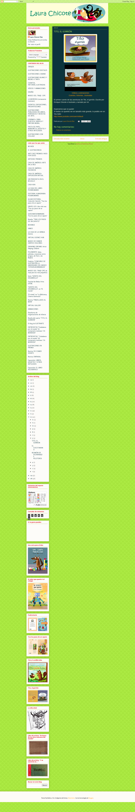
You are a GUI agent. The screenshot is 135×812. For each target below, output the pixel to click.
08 (31, 479)
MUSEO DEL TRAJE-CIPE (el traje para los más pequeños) (37, 271)
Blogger (90, 798)
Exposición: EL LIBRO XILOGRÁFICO (35, 369)
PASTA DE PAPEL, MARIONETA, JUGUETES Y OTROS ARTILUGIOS (37, 128)
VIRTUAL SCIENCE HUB (36, 237)
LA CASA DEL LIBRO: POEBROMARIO (35, 189)
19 (31, 389)
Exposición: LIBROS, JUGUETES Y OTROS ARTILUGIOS (35, 362)
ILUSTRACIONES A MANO (37, 74)
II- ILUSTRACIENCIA (34, 150)
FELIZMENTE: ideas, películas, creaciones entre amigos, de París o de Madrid (37, 255)
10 (31, 417)
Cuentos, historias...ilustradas (80, 95)
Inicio (82, 139)
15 (31, 401)
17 (31, 395)
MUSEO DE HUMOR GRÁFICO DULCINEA (35, 242)
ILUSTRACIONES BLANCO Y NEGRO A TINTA (37, 78)
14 (31, 405)
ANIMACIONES (33, 309)
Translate (43, 57)
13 (31, 408)
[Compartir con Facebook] (88, 121)
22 (31, 383)
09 (31, 475)
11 (31, 414)
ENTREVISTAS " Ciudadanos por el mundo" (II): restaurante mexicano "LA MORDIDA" (37, 339)
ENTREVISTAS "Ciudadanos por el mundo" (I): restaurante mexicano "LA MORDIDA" (37, 330)
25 (31, 380)
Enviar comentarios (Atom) (84, 144)
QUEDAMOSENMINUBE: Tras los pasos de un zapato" (37, 215)
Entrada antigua (101, 139)
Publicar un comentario (63, 130)
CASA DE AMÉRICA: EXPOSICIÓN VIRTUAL (35, 174)
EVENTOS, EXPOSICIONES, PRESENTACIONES (37, 105)
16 (31, 398)
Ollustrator (71, 798)
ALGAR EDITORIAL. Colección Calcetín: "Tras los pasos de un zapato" (37, 201)
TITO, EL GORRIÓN (36, 442)
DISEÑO (31, 92)
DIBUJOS (31, 67)
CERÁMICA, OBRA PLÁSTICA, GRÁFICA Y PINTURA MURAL (35, 121)
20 (31, 386)
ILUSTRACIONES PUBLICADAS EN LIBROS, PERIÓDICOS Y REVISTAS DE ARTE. (36, 113)
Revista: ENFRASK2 (34, 357)
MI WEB (31, 146)
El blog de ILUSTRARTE (36, 323)
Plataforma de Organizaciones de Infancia (37, 313)
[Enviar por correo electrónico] (82, 121)
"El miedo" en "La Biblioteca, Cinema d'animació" (37, 295)
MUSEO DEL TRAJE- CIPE (36, 96)
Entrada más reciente (61, 139)
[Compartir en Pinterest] (90, 121)
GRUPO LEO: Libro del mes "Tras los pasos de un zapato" (37, 208)
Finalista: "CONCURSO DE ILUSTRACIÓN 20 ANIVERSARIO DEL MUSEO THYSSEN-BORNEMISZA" (37, 264)
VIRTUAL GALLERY (34, 305)
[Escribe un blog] (84, 121)
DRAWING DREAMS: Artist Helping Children (37, 247)
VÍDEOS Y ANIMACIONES (36, 88)
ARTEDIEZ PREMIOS (35, 159)
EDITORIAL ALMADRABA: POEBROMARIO (37, 194)
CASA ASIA (31, 185)
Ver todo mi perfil (34, 44)
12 (31, 411)
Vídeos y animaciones (80, 93)
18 (31, 392)
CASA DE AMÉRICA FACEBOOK (34, 169)
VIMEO (30, 228)
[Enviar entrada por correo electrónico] (78, 121)
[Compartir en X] (86, 121)
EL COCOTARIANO (37, 448)
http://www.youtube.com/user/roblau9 (68, 116)
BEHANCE (31, 225)
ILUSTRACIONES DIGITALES (37, 70)
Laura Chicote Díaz (36, 37)
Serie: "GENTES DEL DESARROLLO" (35, 277)
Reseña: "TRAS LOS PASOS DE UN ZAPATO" (37, 220)
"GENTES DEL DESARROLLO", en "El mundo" (35, 289)
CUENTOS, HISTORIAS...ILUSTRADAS (36, 84)
